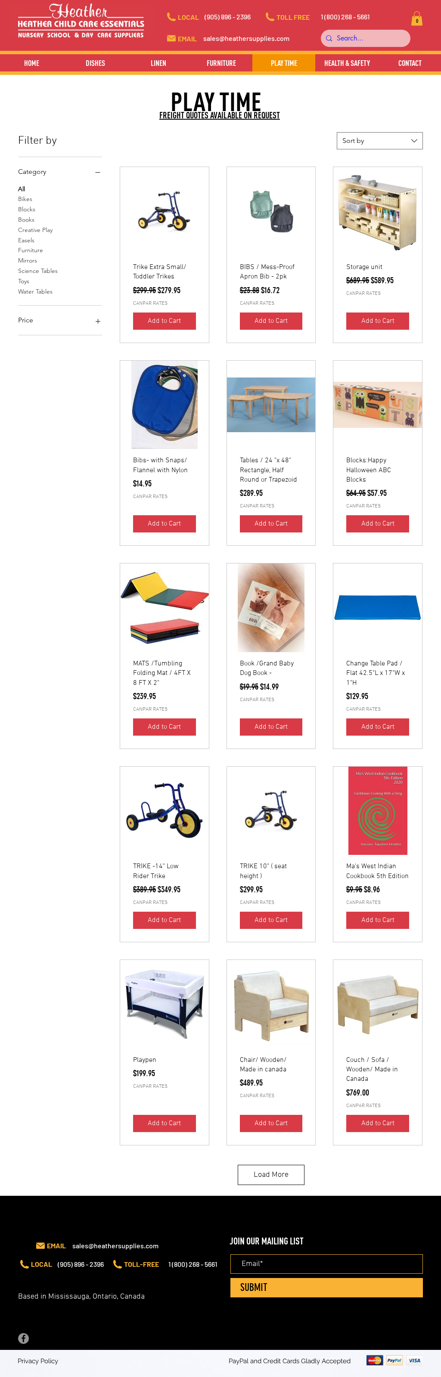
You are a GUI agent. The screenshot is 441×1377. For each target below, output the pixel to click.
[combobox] (380, 140)
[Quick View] (164, 211)
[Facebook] (23, 1338)
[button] (236, 16)
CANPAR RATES (150, 303)
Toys (23, 281)
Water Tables (35, 291)
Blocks (26, 209)
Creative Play (35, 230)
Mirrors (27, 260)
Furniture (30, 250)
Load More (271, 1174)
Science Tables (38, 271)
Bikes (25, 199)
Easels (26, 240)
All (21, 189)
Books (26, 219)
